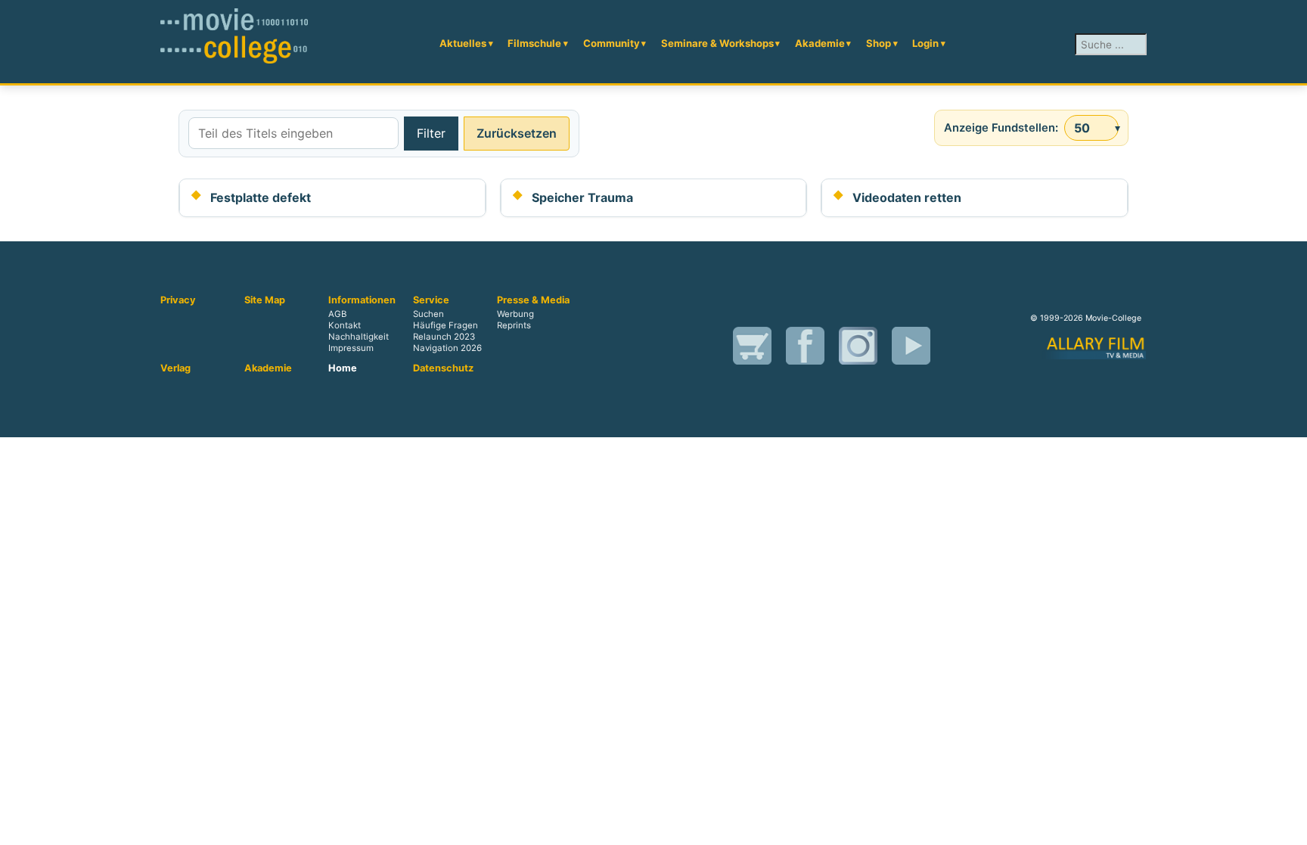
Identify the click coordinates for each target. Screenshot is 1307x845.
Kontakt (344, 325)
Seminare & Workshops (717, 43)
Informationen (362, 300)
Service (431, 300)
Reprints (514, 325)
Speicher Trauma (582, 197)
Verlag (175, 368)
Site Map (264, 300)
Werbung (515, 314)
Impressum (351, 348)
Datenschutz (443, 368)
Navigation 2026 (447, 348)
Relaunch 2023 (444, 336)
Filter (431, 133)
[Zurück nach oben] (1288, 826)
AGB (337, 314)
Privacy (178, 300)
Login (925, 43)
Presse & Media (533, 300)
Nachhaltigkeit (358, 336)
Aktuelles (462, 43)
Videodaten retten (906, 197)
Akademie (820, 43)
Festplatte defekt (260, 197)
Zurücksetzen (517, 133)
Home (342, 368)
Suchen (428, 314)
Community (611, 43)
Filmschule (534, 43)
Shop (878, 43)
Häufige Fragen (445, 325)
